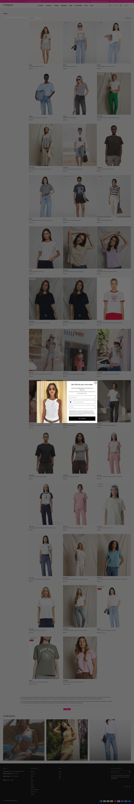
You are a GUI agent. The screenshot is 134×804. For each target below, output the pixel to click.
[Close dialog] (95, 383)
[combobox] (71, 402)
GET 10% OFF (82, 418)
